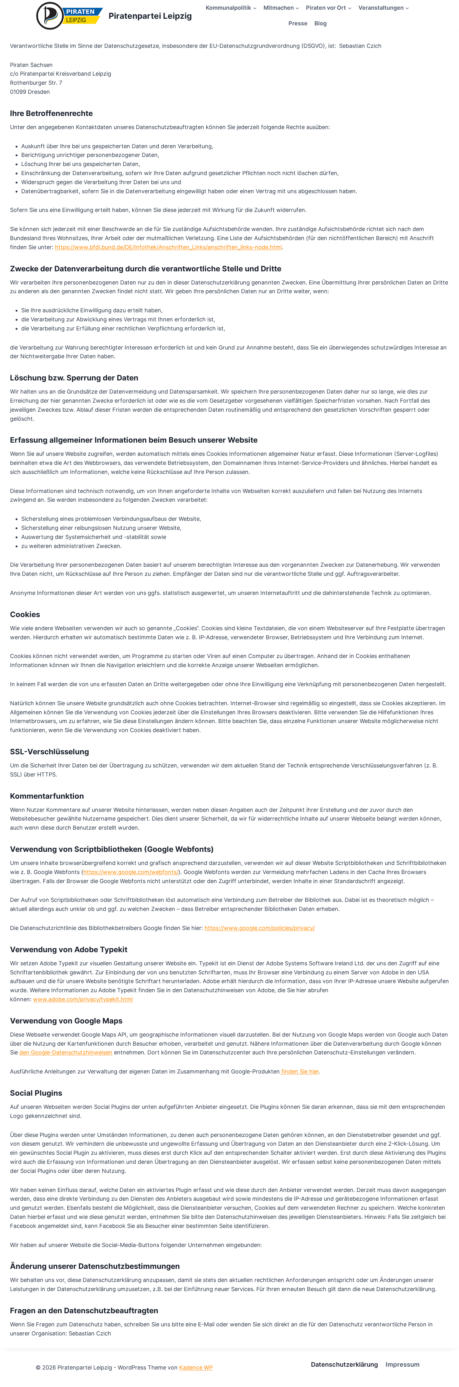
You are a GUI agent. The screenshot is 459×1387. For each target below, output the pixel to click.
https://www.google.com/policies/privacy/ (260, 928)
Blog (320, 23)
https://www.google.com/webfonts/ (130, 872)
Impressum (403, 1364)
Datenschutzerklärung (344, 1364)
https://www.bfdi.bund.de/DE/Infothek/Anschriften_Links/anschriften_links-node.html (168, 247)
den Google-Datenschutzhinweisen (65, 1052)
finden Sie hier (299, 1071)
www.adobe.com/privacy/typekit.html (83, 999)
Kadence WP (196, 1367)
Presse (298, 23)
